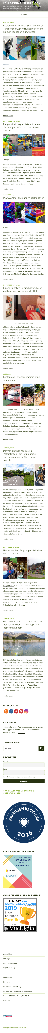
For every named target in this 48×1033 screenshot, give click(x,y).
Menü (25, 14)
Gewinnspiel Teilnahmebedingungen (17, 991)
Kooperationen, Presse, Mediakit (16, 996)
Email (5, 769)
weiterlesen (8, 116)
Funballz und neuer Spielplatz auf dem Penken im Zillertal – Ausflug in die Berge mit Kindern (22, 624)
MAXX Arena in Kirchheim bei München (23, 198)
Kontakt (6, 982)
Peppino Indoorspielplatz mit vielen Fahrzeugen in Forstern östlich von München (21, 127)
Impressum (7, 978)
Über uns (6, 1000)
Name (5, 761)
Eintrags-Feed (9, 959)
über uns (21, 733)
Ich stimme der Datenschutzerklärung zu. (20, 777)
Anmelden (7, 954)
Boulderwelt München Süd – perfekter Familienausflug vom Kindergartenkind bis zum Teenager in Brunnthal (23, 28)
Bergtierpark (8, 586)
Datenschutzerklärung (12, 987)
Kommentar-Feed (10, 963)
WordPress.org (9, 968)
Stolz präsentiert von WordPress (14, 1028)
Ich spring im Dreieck (22, 3)
